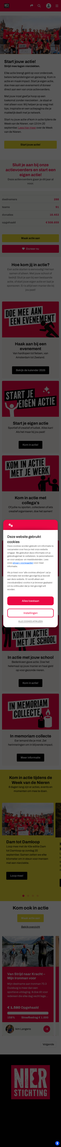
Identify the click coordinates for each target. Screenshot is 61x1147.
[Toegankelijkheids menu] (57, 1143)
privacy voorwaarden (23, 563)
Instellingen (31, 613)
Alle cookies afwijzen (30, 621)
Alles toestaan (30, 600)
